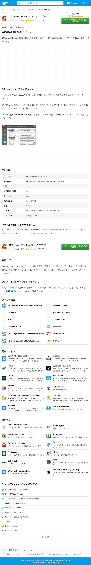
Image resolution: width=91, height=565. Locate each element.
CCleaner (27, 16)
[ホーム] (3, 10)
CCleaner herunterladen (50, 229)
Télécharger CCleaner (27, 233)
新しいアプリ (53, 554)
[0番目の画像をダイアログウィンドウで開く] (19, 135)
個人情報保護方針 (38, 554)
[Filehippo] (8, 3)
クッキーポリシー (21, 554)
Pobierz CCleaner (29, 229)
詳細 (3, 550)
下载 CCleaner (7, 233)
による (14, 20)
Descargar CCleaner (49, 233)
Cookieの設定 (76, 554)
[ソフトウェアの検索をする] (59, 3)
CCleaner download (73, 229)
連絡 (10, 550)
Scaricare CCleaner (9, 229)
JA (84, 3)
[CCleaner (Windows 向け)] (4, 18)
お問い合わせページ (15, 291)
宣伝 (17, 550)
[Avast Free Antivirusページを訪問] (75, 15)
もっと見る (45, 537)
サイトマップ (27, 550)
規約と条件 (6, 554)
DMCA (64, 554)
